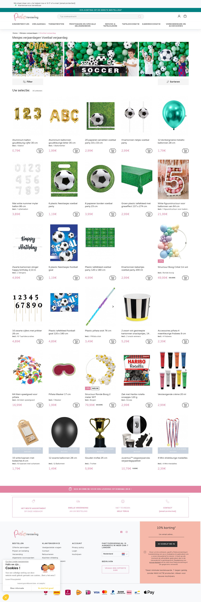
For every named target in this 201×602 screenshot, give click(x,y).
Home (15, 33)
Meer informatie (17, 588)
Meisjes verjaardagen (29, 33)
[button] (179, 16)
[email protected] (67, 3)
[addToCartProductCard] (40, 150)
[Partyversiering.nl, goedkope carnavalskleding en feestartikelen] (26, 15)
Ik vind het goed (45, 588)
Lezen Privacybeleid (13, 579)
